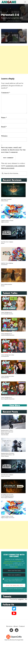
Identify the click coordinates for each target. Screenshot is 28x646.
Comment (5, 93)
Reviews (9, 626)
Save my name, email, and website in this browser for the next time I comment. (13, 149)
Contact (22, 626)
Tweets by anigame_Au (18, 599)
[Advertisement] (14, 60)
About (15, 626)
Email (4, 127)
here (16, 567)
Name (4, 117)
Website (4, 136)
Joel (9, 18)
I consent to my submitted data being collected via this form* (14, 580)
